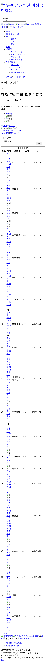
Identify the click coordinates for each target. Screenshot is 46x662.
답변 (7, 130)
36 (38, 636)
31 (28, 636)
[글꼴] (9, 116)
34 (34, 636)
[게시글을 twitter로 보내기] (4, 128)
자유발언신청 (17, 59)
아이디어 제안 (17, 67)
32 (30, 636)
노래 (13, 42)
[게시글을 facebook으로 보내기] (12, 128)
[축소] (9, 121)
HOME (9, 77)
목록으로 (18, 130)
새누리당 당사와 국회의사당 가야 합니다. (9, 437)
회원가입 (12, 27)
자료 (8, 36)
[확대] (9, 118)
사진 (8, 47)
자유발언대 (16, 70)
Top (2, 660)
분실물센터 (16, 57)
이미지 (14, 39)
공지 (8, 31)
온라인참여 (11, 62)
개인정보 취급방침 (14, 643)
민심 (8, 471)
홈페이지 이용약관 (14, 646)
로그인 (20, 27)
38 (42, 636)
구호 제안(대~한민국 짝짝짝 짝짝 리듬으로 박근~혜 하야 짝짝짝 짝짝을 (9, 518)
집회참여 (10, 49)
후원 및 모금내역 (18, 54)
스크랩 (9, 113)
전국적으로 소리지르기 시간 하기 (9, 257)
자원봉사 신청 (17, 52)
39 (2, 638)
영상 (13, 44)
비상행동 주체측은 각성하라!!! (8, 413)
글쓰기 (4, 633)
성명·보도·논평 (12, 34)
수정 (3, 130)
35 (36, 636)
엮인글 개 (15, 133)
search (5, 18)
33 (32, 636)
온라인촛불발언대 (18, 72)
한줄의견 (15, 65)
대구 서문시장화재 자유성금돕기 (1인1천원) (9, 190)
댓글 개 (5, 133)
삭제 (12, 130)
